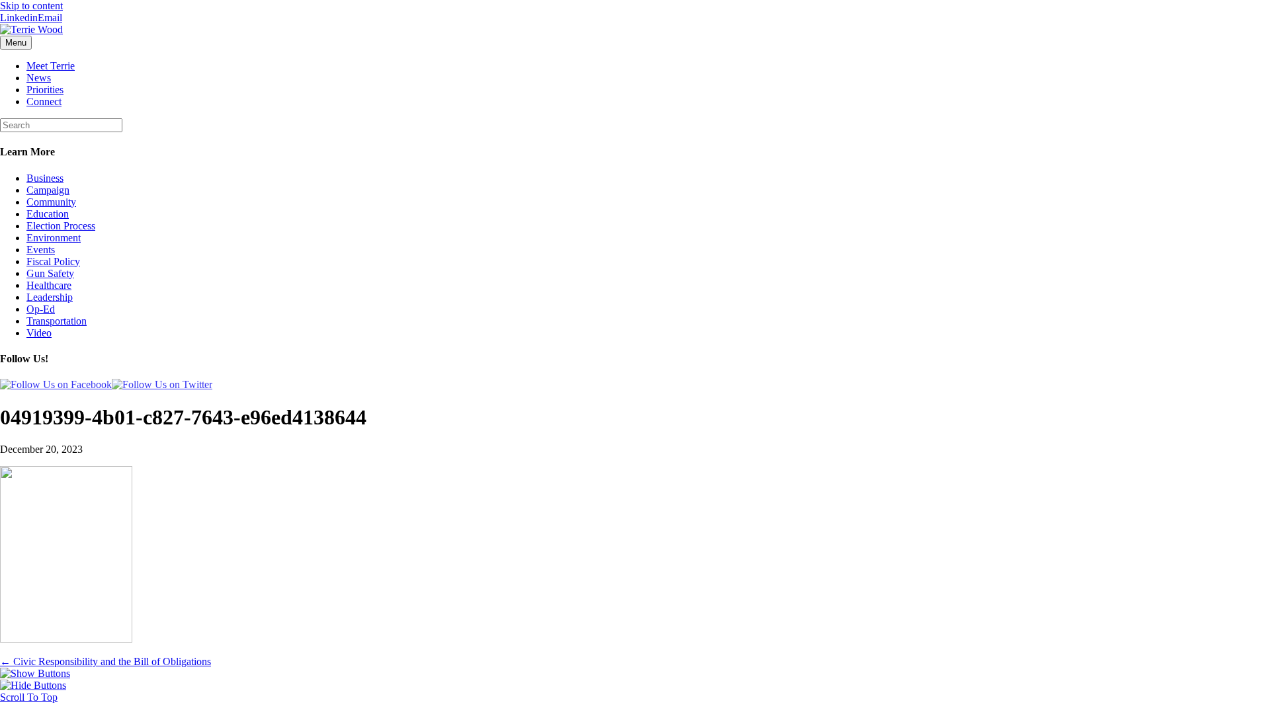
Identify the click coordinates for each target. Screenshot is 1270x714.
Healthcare (48, 285)
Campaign (47, 190)
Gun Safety (50, 273)
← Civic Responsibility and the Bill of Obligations (105, 661)
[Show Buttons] (35, 673)
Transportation (56, 321)
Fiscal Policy (53, 261)
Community (51, 202)
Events (40, 249)
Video (39, 332)
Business (45, 178)
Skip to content (31, 5)
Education (47, 213)
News (38, 77)
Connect (44, 101)
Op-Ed (40, 309)
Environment (53, 237)
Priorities (45, 89)
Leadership (49, 297)
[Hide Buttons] (33, 685)
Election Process (60, 225)
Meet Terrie (50, 65)
